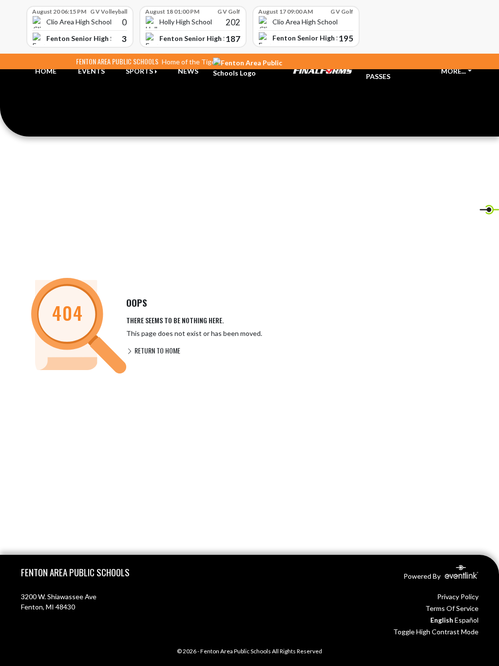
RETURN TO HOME (156, 350)
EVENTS (91, 71)
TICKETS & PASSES (384, 71)
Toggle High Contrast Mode (436, 631)
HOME (46, 71)
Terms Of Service (452, 608)
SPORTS (139, 71)
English (441, 620)
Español (467, 620)
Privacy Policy (458, 596)
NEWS (188, 71)
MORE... (453, 71)
